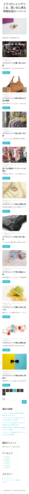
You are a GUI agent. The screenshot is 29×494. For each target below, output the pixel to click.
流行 (10, 61)
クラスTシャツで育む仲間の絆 (14, 343)
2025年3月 (7, 465)
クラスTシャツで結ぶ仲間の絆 (14, 204)
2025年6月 (7, 459)
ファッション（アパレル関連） (12, 480)
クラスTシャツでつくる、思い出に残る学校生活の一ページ (14, 7)
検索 (3, 399)
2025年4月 (7, 463)
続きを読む (6, 72)
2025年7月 (7, 457)
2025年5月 (7, 461)
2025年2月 (7, 468)
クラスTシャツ (14, 59)
